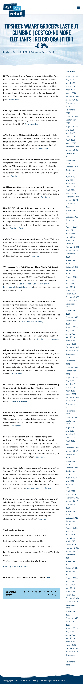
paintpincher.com (25, 287)
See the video (25, 283)
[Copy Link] (56, 594)
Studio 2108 (60, 681)
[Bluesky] (32, 591)
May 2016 (70, 487)
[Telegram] (48, 591)
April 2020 (70, 290)
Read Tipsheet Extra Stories (16, 566)
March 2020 (71, 294)
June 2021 (70, 233)
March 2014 (71, 595)
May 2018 (70, 387)
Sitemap (35, 681)
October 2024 (72, 166)
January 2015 (72, 551)
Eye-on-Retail (48, 52)
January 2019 (72, 350)
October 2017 (72, 417)
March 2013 (71, 645)
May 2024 (70, 186)
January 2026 (72, 100)
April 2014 (70, 591)
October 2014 (72, 568)
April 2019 (70, 340)
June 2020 (70, 283)
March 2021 (71, 243)
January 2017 (72, 451)
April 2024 (70, 190)
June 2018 (70, 384)
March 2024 (71, 193)
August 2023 (72, 227)
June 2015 (70, 534)
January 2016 (72, 501)
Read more (14, 99)
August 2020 (72, 277)
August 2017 (72, 427)
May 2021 (70, 237)
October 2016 (72, 467)
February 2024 (72, 196)
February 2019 (72, 347)
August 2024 (72, 176)
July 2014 (70, 581)
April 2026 (70, 89)
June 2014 (70, 585)
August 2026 (72, 76)
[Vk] (48, 594)
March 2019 (71, 344)
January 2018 (72, 400)
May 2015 (70, 538)
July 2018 (70, 380)
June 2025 (70, 133)
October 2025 (72, 116)
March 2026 (71, 93)
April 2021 (70, 240)
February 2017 (72, 447)
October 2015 (72, 518)
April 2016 (70, 491)
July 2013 (70, 631)
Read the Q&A (16, 228)
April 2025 (70, 140)
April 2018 (70, 391)
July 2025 (70, 130)
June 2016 (70, 484)
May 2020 (70, 287)
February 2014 (72, 598)
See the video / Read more (39, 488)
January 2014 (72, 601)
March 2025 (71, 143)
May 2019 (70, 337)
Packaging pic (9, 287)
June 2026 (70, 83)
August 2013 (72, 628)
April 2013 (70, 641)
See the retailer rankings (33, 321)
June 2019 (70, 334)
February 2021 (72, 247)
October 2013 (72, 618)
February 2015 (72, 548)
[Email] (52, 594)
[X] (28, 591)
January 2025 (72, 150)
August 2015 (72, 528)
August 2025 (72, 126)
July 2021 (70, 230)
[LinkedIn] (40, 591)
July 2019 (70, 330)
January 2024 (72, 200)
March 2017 (71, 444)
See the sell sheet (41, 283)
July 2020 (70, 280)
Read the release (32, 124)
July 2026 (70, 79)
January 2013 (72, 651)
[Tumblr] (52, 591)
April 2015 (70, 541)
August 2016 (72, 477)
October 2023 (72, 217)
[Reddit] (36, 591)
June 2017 (70, 434)
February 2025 (72, 146)
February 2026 (72, 96)
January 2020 (72, 300)
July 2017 (70, 431)
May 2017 (70, 437)
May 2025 (70, 136)
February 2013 (72, 648)
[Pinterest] (56, 591)
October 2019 (72, 317)
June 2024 (70, 183)
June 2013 (70, 635)
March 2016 (71, 494)
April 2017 (70, 441)
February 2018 (72, 397)
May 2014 (70, 588)
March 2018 (71, 394)
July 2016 (70, 481)
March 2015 (71, 544)
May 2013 (70, 638)
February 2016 (72, 498)
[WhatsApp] (44, 591)
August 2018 (72, 377)
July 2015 (70, 531)
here (48, 577)
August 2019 (72, 327)
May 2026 (70, 86)
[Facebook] (24, 591)
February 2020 (72, 297)
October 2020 (72, 267)
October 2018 (72, 367)
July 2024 (70, 180)
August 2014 (72, 578)
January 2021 (72, 250)
